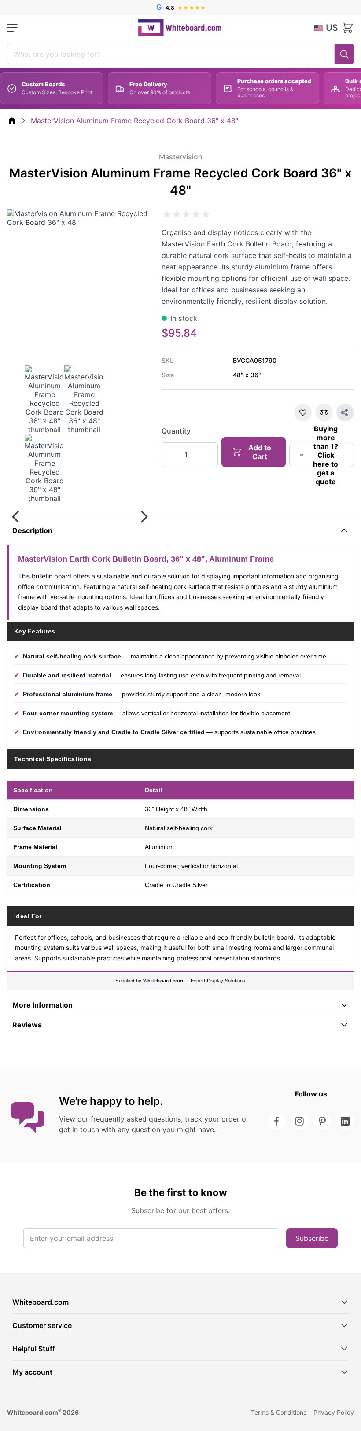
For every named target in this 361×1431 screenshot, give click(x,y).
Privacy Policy (333, 1412)
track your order (212, 1119)
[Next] (144, 517)
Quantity (176, 431)
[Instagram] (299, 1121)
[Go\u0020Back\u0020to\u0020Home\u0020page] (12, 120)
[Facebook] (276, 1121)
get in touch (79, 1129)
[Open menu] (12, 27)
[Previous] (16, 517)
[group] (186, 214)
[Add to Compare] (324, 412)
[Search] (344, 54)
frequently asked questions (136, 1119)
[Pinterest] (322, 1121)
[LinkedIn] (345, 1121)
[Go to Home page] (179, 27)
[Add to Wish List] (303, 412)
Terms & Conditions (278, 1412)
